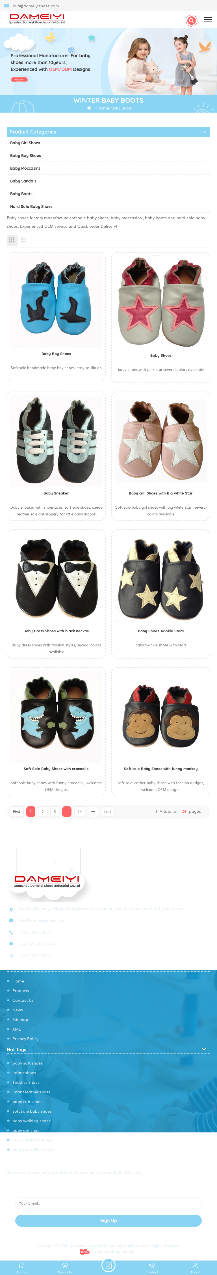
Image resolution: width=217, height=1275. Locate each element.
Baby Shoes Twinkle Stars (161, 631)
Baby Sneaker (56, 493)
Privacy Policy (25, 1038)
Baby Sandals (23, 181)
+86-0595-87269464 (37, 944)
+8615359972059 (35, 932)
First (16, 811)
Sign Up (108, 1220)
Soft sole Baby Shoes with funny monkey (161, 768)
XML (16, 1029)
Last (108, 811)
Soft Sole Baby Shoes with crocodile (56, 768)
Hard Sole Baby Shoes (31, 206)
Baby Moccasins (25, 168)
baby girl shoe (26, 1130)
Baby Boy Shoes (25, 155)
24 (79, 811)
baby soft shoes (27, 1063)
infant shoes (24, 1072)
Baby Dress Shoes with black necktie (56, 631)
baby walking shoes (31, 1120)
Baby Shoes (161, 355)
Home (18, 981)
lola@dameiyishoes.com (36, 5)
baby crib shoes (27, 1101)
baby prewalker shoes (33, 1149)
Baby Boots (21, 193)
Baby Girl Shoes (25, 142)
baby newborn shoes (32, 1140)
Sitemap (20, 1019)
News (17, 1009)
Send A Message (108, 1265)
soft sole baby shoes (32, 1111)
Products (20, 990)
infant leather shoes (31, 1092)
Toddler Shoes (26, 1082)
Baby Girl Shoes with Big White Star (161, 493)
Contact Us (23, 1000)
